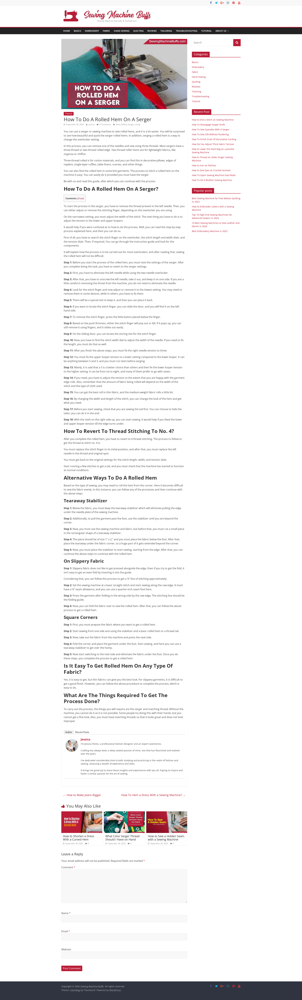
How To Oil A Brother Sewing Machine (212, 180)
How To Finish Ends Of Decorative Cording (214, 139)
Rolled (124, 124)
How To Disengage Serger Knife (208, 124)
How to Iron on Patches (204, 165)
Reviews (152, 30)
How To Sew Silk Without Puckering (210, 134)
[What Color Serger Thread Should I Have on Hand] (124, 813)
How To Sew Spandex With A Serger (210, 129)
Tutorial (206, 30)
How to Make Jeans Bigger (82, 795)
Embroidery (92, 30)
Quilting (138, 30)
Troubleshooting (186, 30)
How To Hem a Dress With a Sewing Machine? (153, 795)
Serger (131, 124)
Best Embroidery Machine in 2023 (209, 231)
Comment (68, 867)
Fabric (106, 30)
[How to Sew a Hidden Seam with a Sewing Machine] (166, 813)
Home (66, 30)
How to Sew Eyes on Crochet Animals (211, 170)
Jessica (92, 124)
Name (65, 913)
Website (66, 949)
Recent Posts (82, 732)
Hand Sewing (121, 30)
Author (68, 732)
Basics (77, 30)
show (80, 198)
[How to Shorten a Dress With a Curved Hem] (81, 813)
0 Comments (105, 124)
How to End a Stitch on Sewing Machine (213, 119)
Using (137, 124)
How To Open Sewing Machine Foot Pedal (213, 175)
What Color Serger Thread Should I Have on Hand (122, 837)
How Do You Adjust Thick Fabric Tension (213, 144)
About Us (220, 30)
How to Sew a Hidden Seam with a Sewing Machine (166, 837)
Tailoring (166, 30)
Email (65, 931)
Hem (118, 124)
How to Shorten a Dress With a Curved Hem (78, 837)
